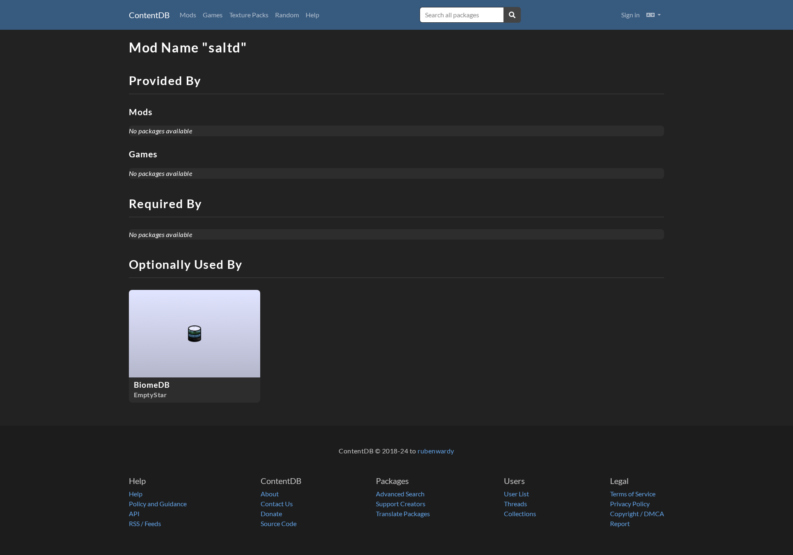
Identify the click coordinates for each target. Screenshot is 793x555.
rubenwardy (436, 451)
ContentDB (149, 15)
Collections (520, 513)
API (134, 513)
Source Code (279, 523)
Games (213, 15)
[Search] (512, 15)
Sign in (630, 15)
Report (620, 523)
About (270, 494)
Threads (515, 504)
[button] (653, 15)
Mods (188, 15)
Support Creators (400, 504)
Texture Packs (248, 15)
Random (287, 15)
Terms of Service (632, 494)
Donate (271, 513)
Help (312, 15)
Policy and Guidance (158, 504)
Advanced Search (400, 494)
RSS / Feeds (145, 523)
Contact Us (277, 504)
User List (516, 494)
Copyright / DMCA (637, 513)
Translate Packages (403, 513)
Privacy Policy (630, 504)
